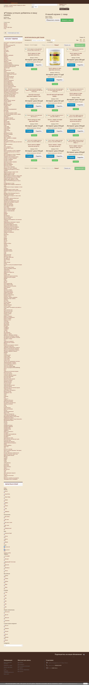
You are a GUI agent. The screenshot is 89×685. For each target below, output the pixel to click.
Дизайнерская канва (8, 133)
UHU (5, 145)
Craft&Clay (6, 396)
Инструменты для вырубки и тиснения (12, 337)
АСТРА (5, 406)
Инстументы (6, 51)
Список (84, 41)
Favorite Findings (7, 302)
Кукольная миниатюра (8, 376)
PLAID (5, 460)
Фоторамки (6, 432)
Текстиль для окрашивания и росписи (12, 361)
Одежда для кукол (8, 381)
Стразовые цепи (7, 355)
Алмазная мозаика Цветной (10, 66)
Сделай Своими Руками (9, 267)
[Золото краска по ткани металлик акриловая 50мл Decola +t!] (75, 89)
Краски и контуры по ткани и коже (11, 171)
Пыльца (5, 421)
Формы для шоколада (8, 204)
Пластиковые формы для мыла (10, 224)
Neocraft (5, 240)
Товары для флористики (9, 414)
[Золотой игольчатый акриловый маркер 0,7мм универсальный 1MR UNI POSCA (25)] (34, 90)
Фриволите (6, 61)
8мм (5, 607)
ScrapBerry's (6, 327)
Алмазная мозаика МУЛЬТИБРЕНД (11, 65)
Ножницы (6, 57)
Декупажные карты (8, 104)
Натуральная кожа (8, 312)
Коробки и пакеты (7, 296)
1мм (5, 596)
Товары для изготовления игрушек (11, 371)
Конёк (5, 253)
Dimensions (6, 234)
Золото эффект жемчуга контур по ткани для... (75, 146)
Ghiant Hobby (7, 497)
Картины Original (7, 136)
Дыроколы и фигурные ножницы (10, 334)
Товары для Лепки (8, 388)
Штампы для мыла (8, 230)
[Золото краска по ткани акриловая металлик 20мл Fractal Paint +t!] (55, 57)
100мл (5, 585)
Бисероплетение (7, 70)
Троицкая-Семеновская (8, 411)
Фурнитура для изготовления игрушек (12, 387)
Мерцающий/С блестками (9, 562)
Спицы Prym (6, 129)
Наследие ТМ (7, 258)
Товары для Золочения (9, 475)
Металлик (6, 565)
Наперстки (6, 56)
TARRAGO (6, 512)
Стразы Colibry (7, 356)
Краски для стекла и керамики (10, 161)
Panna (5, 242)
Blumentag (6, 110)
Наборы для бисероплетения (10, 91)
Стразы (5, 353)
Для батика (6, 517)
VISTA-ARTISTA (7, 462)
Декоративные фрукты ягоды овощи (11, 416)
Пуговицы (6, 299)
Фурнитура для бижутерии (9, 95)
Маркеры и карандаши (8, 55)
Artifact (5, 393)
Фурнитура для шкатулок (9, 441)
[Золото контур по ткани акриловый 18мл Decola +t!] (34, 116)
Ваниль (5, 282)
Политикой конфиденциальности (69, 683)
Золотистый (7, 547)
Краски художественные (9, 455)
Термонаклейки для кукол (9, 385)
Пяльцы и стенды (7, 60)
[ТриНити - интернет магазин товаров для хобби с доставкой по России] (17, 8)
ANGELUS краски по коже (9, 173)
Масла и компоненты (8, 217)
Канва (5, 131)
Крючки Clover (7, 122)
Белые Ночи (6, 465)
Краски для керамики (8, 164)
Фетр (5, 405)
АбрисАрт (6, 245)
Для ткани (6, 526)
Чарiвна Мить (7, 269)
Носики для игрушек (8, 380)
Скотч (5, 340)
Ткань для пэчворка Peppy (9, 366)
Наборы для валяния (8, 403)
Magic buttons (7, 303)
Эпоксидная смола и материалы (10, 479)
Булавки (5, 43)
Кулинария (6, 197)
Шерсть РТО (6, 412)
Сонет (5, 470)
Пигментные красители (8, 223)
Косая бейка (6, 207)
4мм (5, 604)
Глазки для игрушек (8, 373)
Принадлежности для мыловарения (11, 227)
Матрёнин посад (7, 255)
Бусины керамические (8, 84)
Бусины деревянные (8, 82)
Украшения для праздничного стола (11, 200)
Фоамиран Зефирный (8, 426)
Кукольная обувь (7, 377)
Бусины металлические (9, 85)
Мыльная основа (7, 218)
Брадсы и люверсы (8, 316)
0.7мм (5, 593)
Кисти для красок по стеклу (10, 155)
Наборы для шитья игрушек (9, 277)
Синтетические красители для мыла (11, 229)
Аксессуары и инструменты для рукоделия (13, 42)
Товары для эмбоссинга (9, 346)
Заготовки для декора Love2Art (10, 112)
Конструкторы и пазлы (8, 148)
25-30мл (6, 579)
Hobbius (5, 273)
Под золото (7, 550)
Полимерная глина (8, 392)
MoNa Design (6, 324)
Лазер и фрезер (7, 115)
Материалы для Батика (9, 194)
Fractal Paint (7, 495)
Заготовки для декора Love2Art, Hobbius (12, 114)
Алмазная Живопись (8, 64)
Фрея (5, 69)
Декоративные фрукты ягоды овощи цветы (13, 419)
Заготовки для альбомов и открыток (11, 336)
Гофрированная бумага (9, 417)
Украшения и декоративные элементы (12, 347)
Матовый (6, 559)
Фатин (5, 368)
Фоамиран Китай (7, 429)
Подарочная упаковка (8, 292)
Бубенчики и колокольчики (9, 96)
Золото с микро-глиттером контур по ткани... (55, 120)
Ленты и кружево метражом (10, 208)
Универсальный (7, 529)
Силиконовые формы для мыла (10, 228)
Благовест (6, 248)
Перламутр (6, 568)
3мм (5, 602)
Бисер (5, 71)
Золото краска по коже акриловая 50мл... (76, 54)
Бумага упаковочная (8, 293)
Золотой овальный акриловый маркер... (55, 95)
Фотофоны (6, 436)
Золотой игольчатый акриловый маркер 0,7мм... (34, 95)
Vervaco (5, 244)
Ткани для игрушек (8, 386)
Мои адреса (20, 667)
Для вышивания (7, 46)
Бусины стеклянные (8, 87)
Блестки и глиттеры (8, 449)
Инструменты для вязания (9, 119)
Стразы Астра (7, 360)
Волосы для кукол (8, 372)
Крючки (5, 120)
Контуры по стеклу (8, 160)
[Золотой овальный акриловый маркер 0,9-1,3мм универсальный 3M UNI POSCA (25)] (55, 90)
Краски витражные (8, 163)
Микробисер (6, 79)
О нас (5, 28)
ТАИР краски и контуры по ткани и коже (12, 195)
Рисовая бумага (7, 105)
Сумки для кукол (7, 383)
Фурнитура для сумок (8, 437)
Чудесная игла (7, 271)
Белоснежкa (6, 135)
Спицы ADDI (6, 126)
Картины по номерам (8, 134)
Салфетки (6, 106)
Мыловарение (7, 215)
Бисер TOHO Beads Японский (10, 74)
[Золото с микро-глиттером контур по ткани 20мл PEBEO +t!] (55, 116)
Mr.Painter (6, 326)
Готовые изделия (7, 101)
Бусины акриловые (8, 81)
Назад (5, 488)
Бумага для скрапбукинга (9, 317)
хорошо (85, 683)
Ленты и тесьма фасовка (9, 210)
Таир (5, 471)
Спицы (5, 125)
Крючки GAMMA (7, 124)
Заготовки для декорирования (10, 109)
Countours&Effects (7, 445)
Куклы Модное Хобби (8, 284)
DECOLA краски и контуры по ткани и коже (13, 175)
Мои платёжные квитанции (24, 666)
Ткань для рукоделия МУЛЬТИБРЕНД (12, 367)
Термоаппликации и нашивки (10, 362)
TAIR (5, 509)
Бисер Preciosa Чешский (9, 72)
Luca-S (5, 237)
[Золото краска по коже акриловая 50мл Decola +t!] (75, 49)
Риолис (5, 263)
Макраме (6, 213)
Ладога (5, 467)
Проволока (6, 59)
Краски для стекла (8, 165)
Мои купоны (20, 671)
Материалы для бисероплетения (11, 90)
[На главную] (5, 33)
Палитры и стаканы (8, 289)
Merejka (5, 238)
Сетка (81, 41)
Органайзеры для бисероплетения (11, 92)
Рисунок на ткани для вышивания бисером (13, 264)
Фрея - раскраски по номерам (10, 138)
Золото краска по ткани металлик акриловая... (75, 94)
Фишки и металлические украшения (11, 348)
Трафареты (6, 430)
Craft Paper (6, 321)
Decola (6, 492)
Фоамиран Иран (7, 427)
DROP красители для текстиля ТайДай (12, 176)
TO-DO (5, 461)
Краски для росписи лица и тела (11, 454)
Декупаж (5, 102)
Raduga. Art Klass (7, 243)
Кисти (5, 143)
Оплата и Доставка (8, 27)
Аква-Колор (6, 464)
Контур (6, 537)
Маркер (6, 543)
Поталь (6, 571)
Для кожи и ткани (8, 523)
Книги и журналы (7, 146)
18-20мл (6, 576)
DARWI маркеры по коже (9, 174)
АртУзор (5, 281)
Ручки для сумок (7, 440)
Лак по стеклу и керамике (9, 166)
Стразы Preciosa (7, 357)
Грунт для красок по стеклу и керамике (12, 154)
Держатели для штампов (9, 342)
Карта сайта (6, 674)
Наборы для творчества (9, 272)
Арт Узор (6, 331)
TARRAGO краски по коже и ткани (11, 189)
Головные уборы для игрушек (10, 375)
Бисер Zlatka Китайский (9, 76)
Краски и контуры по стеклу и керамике (12, 150)
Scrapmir (5, 329)
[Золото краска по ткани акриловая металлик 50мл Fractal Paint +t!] (34, 49)
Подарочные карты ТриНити (10, 298)
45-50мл (6, 582)
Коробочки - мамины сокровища (10, 297)
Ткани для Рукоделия (8, 365)
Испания (6, 632)
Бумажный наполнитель (9, 294)
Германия (6, 629)
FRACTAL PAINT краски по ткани (11, 178)
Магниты (5, 53)
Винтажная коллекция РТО (9, 45)
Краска (6, 540)
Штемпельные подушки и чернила (11, 345)
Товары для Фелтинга (8, 400)
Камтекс (5, 410)
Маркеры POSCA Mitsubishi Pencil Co (12, 193)
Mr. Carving (6, 111)
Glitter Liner (6, 446)
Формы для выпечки (8, 203)
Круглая (6, 615)
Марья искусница (7, 254)
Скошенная (6, 621)
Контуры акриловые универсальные (11, 452)
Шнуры (5, 212)
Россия (6, 635)
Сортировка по (28, 40)
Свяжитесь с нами (8, 1)
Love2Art (5, 457)
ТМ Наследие (7, 67)
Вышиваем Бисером (8, 250)
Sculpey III (6, 398)
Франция (6, 638)
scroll (73, 656)
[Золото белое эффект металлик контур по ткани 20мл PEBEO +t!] (75, 116)
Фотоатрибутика (7, 435)
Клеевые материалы (8, 144)
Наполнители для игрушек (9, 378)
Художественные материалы (10, 442)
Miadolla (5, 278)
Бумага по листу (7, 319)
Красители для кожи (8, 311)
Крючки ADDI (6, 121)
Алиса (5, 247)
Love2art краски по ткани (9, 183)
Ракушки (5, 422)
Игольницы (6, 50)
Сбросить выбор (7, 552)
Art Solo (5, 233)
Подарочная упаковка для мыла (10, 225)
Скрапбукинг (6, 314)
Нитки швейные (7, 287)
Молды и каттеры (7, 391)
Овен (5, 260)
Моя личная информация (23, 669)
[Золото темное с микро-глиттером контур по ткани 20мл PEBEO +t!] (55, 141)
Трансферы (6, 107)
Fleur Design (6, 323)
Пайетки (5, 288)
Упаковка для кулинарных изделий (11, 202)
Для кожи (6, 520)
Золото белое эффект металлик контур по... (76, 120)
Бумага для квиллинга (8, 140)
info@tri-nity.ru (54, 668)
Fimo (5, 397)
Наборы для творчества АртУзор (11, 276)
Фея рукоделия (7, 332)
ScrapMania (6, 328)
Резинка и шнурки (7, 313)
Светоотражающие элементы (10, 363)
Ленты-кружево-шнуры (8, 205)
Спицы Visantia (7, 130)
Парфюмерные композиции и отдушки (12, 222)
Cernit (5, 395)
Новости (5, 24)
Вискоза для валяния (8, 401)
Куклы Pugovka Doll (8, 283)
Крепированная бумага (8, 420)
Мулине (5, 214)
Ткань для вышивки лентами (10, 268)
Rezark (5, 149)
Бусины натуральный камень (10, 86)
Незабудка (6, 116)
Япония (6, 641)
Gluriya (5, 235)
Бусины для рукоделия (9, 80)
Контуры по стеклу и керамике (10, 158)
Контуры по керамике (8, 159)
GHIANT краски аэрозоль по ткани (11, 179)
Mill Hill (5, 239)
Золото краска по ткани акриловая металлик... (34, 54)
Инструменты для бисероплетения (11, 89)
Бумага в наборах (7, 318)
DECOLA (6, 456)
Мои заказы (20, 662)
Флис (5, 370)
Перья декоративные (8, 291)
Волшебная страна (8, 249)
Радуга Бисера (7, 262)
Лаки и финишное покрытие (9, 472)
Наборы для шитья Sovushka (10, 286)
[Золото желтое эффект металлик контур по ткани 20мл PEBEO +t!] (34, 141)
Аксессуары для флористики (10, 415)
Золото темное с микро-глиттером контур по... (54, 145)
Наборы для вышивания (9, 232)
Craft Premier (6, 322)
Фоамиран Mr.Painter (8, 425)
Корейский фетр (7, 407)
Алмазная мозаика (8, 62)
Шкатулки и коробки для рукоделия (11, 478)
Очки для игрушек (7, 382)
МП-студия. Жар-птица (8, 257)
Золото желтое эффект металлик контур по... (34, 145)
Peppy (5, 279)
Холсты (5, 476)
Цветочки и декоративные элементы (11, 350)
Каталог (5, 23)
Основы (5, 97)
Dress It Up (6, 301)
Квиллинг (6, 139)
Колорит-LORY (7, 274)
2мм (5, 599)
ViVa (5, 447)
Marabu (5, 444)
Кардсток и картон (8, 333)
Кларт (5, 252)
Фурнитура (6, 99)
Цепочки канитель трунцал (9, 100)
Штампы (5, 343)
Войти (6, 0)
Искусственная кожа (8, 309)
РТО (5, 266)
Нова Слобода (7, 259)
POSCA (6, 506)
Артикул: (32, 57)
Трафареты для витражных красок (11, 156)
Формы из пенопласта (8, 431)
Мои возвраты (21, 664)
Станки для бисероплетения (10, 94)
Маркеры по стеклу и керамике (10, 168)
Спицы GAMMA (7, 128)
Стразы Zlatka (7, 358)
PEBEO (5, 459)
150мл (5, 588)
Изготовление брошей (8, 117)
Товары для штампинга (9, 341)
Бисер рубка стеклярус (9, 77)
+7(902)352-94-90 (13, 3)
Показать (49, 40)
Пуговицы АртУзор (8, 304)
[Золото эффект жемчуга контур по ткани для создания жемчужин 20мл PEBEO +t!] (75, 141)
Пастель (5, 474)
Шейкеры (6, 352)
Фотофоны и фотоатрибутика (10, 434)
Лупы (5, 52)
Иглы (5, 48)
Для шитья (6, 47)
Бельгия (6, 626)
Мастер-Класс (7, 469)
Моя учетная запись (24, 660)
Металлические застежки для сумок (11, 439)
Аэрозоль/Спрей (8, 534)
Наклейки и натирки (8, 338)
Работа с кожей (7, 306)
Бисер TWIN (6, 75)
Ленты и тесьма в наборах (9, 209)
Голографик (7, 557)
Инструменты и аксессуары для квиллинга (13, 141)
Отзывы (5, 26)
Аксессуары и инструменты (9, 390)
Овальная (6, 618)
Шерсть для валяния (8, 409)
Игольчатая (7, 612)
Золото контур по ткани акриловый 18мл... (34, 120)
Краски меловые (7, 466)
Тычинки (5, 424)
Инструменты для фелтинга (10, 402)
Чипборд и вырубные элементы (10, 351)
